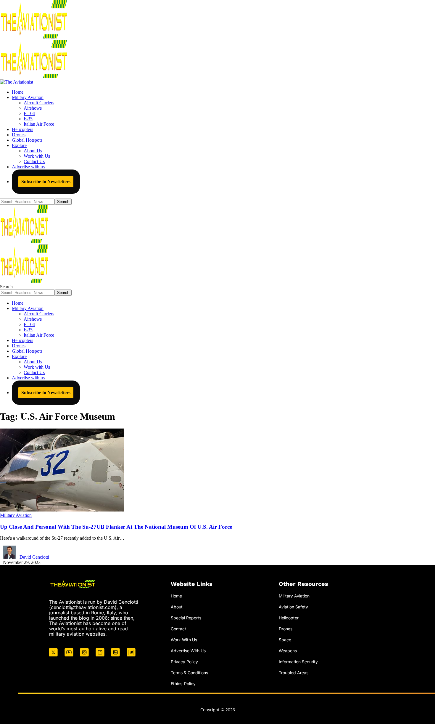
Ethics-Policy (183, 683)
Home (176, 595)
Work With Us (184, 639)
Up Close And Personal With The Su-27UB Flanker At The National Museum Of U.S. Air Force (116, 527)
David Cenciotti (34, 557)
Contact (178, 628)
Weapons (288, 650)
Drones (285, 628)
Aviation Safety (293, 606)
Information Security (298, 661)
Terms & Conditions (189, 672)
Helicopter (289, 617)
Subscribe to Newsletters (45, 181)
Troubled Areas (293, 672)
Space (285, 639)
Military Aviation (16, 515)
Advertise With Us (188, 650)
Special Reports (186, 617)
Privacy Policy (184, 661)
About (177, 606)
